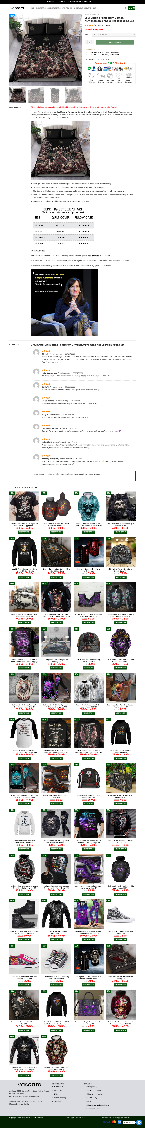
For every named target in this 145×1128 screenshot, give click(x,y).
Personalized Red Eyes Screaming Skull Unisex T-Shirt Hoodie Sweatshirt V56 (24, 1069)
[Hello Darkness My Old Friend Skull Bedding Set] (121, 959)
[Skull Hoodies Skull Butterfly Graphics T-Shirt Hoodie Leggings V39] (56, 688)
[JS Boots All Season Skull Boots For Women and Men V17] (89, 869)
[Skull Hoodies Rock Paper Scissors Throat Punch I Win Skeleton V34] (56, 869)
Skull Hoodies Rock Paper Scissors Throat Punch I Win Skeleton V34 (56, 887)
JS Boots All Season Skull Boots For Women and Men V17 (88, 887)
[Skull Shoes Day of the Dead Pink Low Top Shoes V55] (24, 959)
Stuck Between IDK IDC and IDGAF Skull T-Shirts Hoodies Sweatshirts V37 (56, 1024)
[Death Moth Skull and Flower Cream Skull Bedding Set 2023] (24, 597)
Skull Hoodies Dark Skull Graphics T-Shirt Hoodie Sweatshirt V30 (56, 842)
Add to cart (115, 42)
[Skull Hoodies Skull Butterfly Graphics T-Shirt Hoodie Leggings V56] (24, 778)
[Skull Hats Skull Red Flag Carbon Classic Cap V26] (89, 778)
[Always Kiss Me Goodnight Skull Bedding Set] (56, 642)
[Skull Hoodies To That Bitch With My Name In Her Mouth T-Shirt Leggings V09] (24, 642)
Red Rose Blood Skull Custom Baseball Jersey (88, 570)
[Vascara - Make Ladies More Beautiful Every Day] (18, 8)
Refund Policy (92, 1098)
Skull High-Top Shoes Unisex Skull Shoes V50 (120, 932)
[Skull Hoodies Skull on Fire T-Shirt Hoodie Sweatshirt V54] (56, 506)
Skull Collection (97, 14)
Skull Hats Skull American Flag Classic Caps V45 (88, 661)
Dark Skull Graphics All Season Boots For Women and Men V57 (24, 932)
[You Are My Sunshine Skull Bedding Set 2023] (24, 1005)
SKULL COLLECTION (41, 8)
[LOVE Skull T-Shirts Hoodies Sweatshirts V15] (121, 733)
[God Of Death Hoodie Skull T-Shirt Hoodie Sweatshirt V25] (89, 688)
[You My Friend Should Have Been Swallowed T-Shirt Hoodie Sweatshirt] (24, 552)
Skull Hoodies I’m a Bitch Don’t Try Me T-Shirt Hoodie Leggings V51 (56, 751)
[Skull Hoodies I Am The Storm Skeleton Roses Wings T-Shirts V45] (89, 733)
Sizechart (58, 1101)
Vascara (36, 256)
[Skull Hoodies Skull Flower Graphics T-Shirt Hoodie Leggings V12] (121, 597)
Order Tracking (60, 1098)
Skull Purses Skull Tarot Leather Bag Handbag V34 (120, 796)
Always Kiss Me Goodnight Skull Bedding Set (56, 661)
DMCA (89, 1101)
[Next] (78, 49)
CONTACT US (88, 8)
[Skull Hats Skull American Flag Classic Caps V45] (89, 642)
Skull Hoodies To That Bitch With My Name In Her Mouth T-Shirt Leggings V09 (24, 662)
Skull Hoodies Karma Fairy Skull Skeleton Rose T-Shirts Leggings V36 (56, 615)
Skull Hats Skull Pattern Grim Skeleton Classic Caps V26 (120, 570)
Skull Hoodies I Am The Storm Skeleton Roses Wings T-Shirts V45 (88, 751)
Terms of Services (94, 1090)
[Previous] (13, 49)
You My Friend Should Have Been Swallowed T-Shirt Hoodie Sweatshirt (24, 571)
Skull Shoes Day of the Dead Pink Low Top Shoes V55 (24, 978)
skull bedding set (45, 195)
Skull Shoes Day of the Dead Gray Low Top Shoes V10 (56, 978)
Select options (24, 532)
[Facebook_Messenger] (139, 1122)
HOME (32, 8)
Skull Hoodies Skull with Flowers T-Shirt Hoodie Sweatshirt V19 (24, 706)
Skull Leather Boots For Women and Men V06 (56, 796)
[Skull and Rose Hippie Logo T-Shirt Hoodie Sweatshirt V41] (56, 1050)
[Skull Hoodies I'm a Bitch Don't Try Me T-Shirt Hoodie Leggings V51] (56, 733)
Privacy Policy (92, 1086)
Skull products (93, 256)
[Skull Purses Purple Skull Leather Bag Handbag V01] (89, 1005)
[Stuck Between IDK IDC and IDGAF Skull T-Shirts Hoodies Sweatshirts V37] (56, 1005)
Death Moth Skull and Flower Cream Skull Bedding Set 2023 (24, 615)
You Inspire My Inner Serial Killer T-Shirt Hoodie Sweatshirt (24, 842)
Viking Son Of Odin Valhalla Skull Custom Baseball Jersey (88, 978)
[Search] (125, 8)
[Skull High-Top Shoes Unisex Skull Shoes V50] (121, 914)
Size (86, 35)
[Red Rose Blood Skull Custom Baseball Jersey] (89, 552)
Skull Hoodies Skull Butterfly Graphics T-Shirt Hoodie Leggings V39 (56, 706)
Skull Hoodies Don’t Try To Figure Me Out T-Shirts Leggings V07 (24, 525)
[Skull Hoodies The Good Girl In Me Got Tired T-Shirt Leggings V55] (89, 824)
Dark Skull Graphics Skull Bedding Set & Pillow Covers (120, 525)
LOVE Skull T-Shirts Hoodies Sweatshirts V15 (121, 751)
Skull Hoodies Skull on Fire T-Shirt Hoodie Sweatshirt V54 (56, 525)
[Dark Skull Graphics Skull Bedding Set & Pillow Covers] (121, 506)
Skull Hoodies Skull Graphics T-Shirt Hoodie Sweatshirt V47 (121, 661)
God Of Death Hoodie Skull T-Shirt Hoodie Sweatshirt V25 (88, 706)
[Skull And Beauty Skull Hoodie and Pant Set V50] (121, 824)
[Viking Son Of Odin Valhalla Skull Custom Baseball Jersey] (89, 959)
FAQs (56, 1094)
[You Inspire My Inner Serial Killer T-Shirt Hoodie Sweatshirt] (24, 824)
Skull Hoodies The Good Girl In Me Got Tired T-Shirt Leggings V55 (88, 842)
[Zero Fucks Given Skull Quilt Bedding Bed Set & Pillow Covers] (56, 552)
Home (87, 14)
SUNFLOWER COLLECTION (54, 8)
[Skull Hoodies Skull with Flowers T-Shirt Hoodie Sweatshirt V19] (24, 688)
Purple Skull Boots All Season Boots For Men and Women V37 (88, 615)
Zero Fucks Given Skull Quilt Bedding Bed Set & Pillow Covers (56, 570)
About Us (58, 1090)
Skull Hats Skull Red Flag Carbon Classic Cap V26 (89, 796)
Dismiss (95, 2)
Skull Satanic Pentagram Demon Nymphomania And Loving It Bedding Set (87, 112)
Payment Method (93, 1109)
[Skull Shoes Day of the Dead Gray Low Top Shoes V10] (56, 959)
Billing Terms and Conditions (98, 1105)
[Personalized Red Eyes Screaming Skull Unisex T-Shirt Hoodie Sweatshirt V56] (24, 1050)
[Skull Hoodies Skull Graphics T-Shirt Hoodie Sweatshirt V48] (121, 869)
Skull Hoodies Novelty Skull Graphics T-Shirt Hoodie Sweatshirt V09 (24, 887)
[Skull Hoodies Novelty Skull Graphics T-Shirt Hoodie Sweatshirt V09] (24, 869)
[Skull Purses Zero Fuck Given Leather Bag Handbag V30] (121, 688)
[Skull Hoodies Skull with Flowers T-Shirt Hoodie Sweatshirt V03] (121, 1005)
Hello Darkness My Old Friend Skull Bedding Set (120, 978)
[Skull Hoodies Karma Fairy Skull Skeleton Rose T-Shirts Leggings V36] (56, 597)
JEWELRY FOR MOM (67, 8)
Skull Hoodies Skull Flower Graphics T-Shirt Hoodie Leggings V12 (121, 615)
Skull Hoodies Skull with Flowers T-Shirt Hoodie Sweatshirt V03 (120, 1023)
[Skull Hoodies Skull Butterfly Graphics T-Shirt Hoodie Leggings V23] (89, 914)
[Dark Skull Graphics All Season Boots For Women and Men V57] (24, 914)
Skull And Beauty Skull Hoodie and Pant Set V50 (120, 842)
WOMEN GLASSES (78, 8)
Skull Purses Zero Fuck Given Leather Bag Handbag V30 (120, 706)
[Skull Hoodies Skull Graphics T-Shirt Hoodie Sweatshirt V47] (121, 642)
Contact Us (58, 1086)
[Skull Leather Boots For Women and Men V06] (56, 778)
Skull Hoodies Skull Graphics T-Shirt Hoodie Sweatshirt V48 (121, 887)
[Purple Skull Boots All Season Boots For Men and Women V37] (89, 597)
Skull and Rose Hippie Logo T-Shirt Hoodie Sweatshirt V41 (56, 1068)
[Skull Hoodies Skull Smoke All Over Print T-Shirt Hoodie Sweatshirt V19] (89, 506)
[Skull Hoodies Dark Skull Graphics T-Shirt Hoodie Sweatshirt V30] (56, 824)
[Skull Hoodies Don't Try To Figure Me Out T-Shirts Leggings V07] (24, 506)
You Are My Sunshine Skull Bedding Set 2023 (24, 1023)
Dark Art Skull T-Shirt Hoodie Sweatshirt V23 (56, 932)
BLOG (94, 8)
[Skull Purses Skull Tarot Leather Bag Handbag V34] (121, 778)
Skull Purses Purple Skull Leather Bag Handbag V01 (88, 1023)
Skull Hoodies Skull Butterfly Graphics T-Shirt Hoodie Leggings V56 (24, 796)
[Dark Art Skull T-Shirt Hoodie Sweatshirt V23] (56, 914)
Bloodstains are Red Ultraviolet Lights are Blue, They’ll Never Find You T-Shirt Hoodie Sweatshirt (24, 752)
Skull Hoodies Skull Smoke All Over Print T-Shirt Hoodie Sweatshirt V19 (89, 525)
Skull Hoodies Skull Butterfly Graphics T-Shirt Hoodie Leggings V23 (88, 932)
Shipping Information (95, 1094)
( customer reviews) (102, 25)
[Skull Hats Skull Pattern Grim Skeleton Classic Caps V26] (121, 552)
